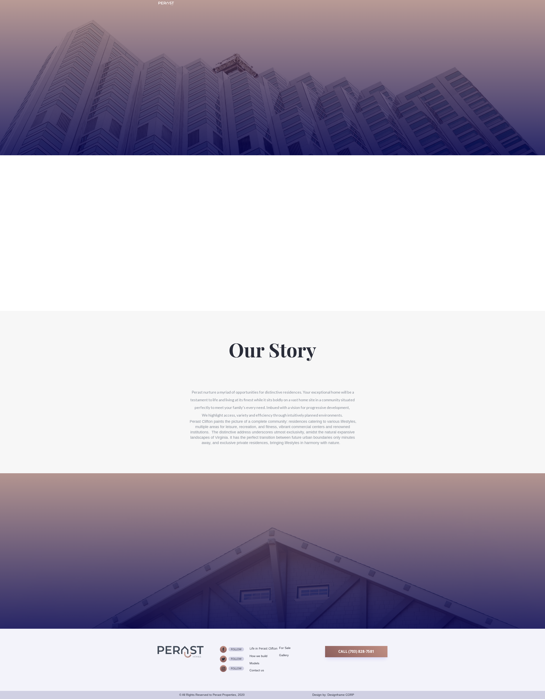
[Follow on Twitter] (223, 659)
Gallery (284, 655)
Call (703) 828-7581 (356, 651)
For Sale (285, 648)
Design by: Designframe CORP (333, 694)
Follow (236, 649)
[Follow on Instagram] (223, 668)
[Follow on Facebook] (223, 649)
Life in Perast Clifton (263, 648)
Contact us (272, 563)
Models (254, 663)
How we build (258, 656)
